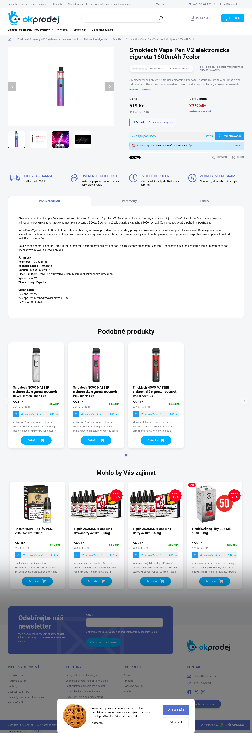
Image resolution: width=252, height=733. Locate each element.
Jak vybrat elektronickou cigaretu (83, 675)
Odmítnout (176, 722)
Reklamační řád (16, 702)
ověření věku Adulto (30, 731)
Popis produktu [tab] (49, 201)
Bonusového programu (161, 122)
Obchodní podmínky (78, 4)
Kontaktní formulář (204, 704)
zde (136, 716)
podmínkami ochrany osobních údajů (137, 632)
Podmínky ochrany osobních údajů (112, 4)
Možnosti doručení (200, 111)
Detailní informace (140, 90)
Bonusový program (147, 145)
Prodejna (128, 680)
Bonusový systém (133, 686)
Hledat (160, 18)
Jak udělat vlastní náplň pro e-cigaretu (86, 686)
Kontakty (57, 4)
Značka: (210, 70)
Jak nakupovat (16, 4)
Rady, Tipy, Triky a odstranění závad (84, 697)
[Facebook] (189, 691)
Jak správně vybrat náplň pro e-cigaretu (87, 680)
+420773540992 (203, 683)
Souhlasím (178, 710)
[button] (126, 454)
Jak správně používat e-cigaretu (83, 691)
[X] (196, 691)
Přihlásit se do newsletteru (103, 642)
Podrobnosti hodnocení (180, 69)
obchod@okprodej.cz (205, 676)
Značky (127, 691)
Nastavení (97, 723)
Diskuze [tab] (204, 201)
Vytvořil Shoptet (209, 724)
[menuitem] (31, 30)
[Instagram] (203, 691)
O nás (127, 675)
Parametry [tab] (129, 201)
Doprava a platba (38, 4)
